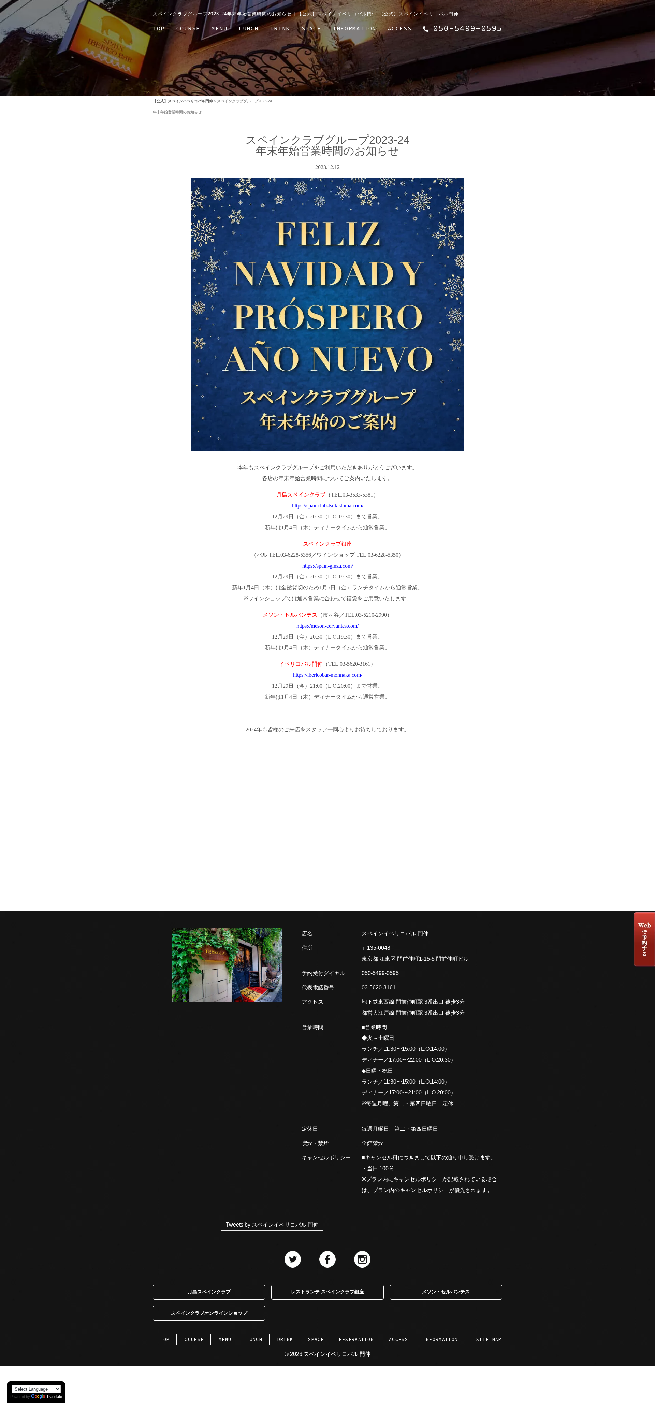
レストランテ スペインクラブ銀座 (327, 1291)
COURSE (188, 28)
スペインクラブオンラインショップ (209, 1313)
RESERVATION (356, 1339)
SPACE (311, 28)
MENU (219, 28)
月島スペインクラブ (209, 1291)
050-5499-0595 (380, 973)
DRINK (280, 28)
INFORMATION (354, 28)
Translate (54, 1396)
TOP (159, 28)
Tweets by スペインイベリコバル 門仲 (272, 1225)
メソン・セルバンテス (446, 1291)
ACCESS (400, 28)
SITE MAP (488, 1339)
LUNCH (249, 28)
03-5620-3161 (379, 987)
